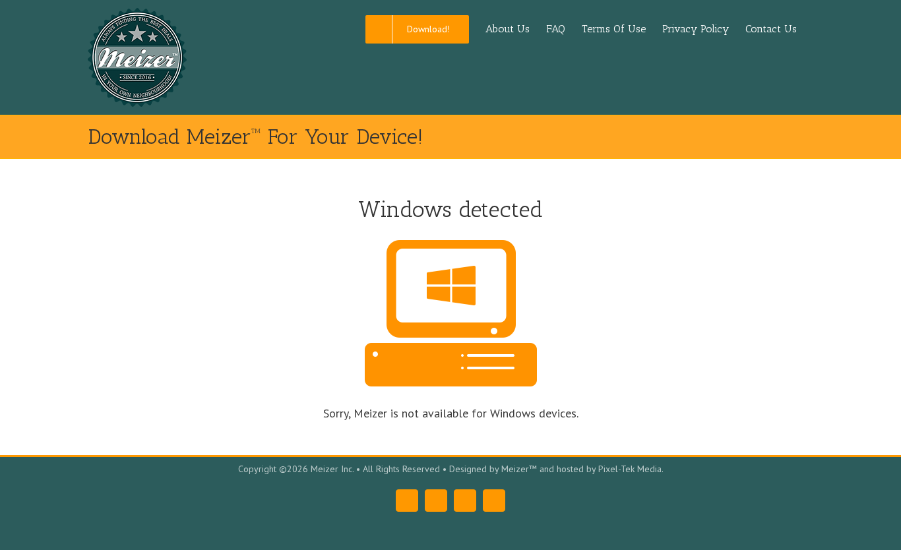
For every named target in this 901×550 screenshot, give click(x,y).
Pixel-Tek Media (630, 469)
